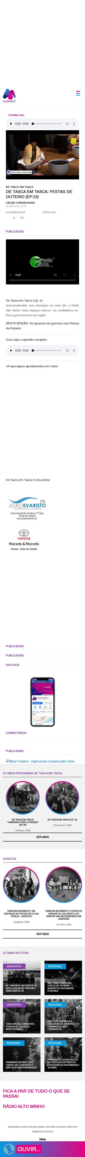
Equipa (41, 1127)
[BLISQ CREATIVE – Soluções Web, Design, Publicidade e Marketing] (42, 1139)
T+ (22, 218)
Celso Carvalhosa (20, 202)
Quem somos (14, 1127)
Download (16, 115)
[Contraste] (28, 218)
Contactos (72, 1127)
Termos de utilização (42, 1132)
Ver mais (42, 837)
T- (15, 218)
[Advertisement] (42, 42)
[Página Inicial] (9, 95)
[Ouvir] (8, 218)
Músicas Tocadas (29, 1127)
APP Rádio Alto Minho (56, 1127)
